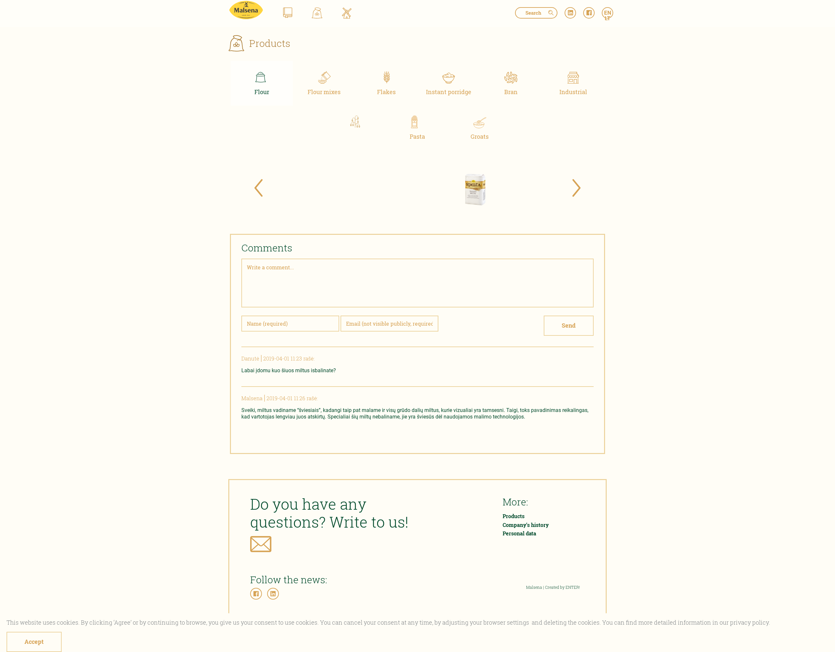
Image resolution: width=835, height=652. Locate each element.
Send (569, 325)
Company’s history (526, 524)
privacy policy (749, 622)
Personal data (519, 533)
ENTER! (573, 587)
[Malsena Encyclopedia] (287, 14)
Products (513, 516)
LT (608, 18)
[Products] (317, 14)
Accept (34, 641)
